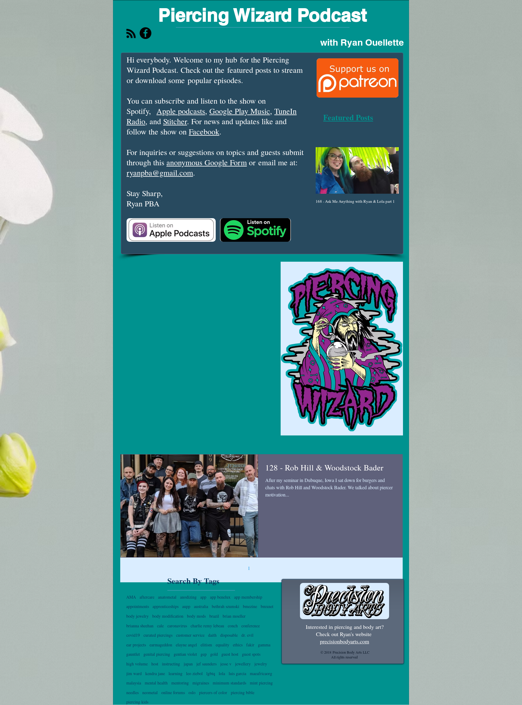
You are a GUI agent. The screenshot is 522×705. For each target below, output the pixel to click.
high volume (137, 664)
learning (175, 673)
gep (204, 654)
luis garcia (237, 673)
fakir (250, 645)
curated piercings (157, 635)
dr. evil (247, 635)
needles (132, 692)
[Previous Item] (325, 170)
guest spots (251, 654)
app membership (248, 597)
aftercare (147, 597)
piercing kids (137, 702)
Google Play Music (239, 111)
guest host (229, 654)
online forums (173, 692)
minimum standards (229, 683)
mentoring (180, 683)
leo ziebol (194, 673)
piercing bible (242, 692)
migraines (200, 683)
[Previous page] (236, 567)
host (154, 664)
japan (188, 664)
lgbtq (210, 673)
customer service (190, 635)
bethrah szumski (225, 606)
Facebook (204, 131)
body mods (196, 616)
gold (214, 654)
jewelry (260, 664)
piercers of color (213, 692)
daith (212, 635)
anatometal (167, 597)
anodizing (188, 597)
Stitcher (175, 121)
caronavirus (177, 626)
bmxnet (267, 606)
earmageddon (161, 645)
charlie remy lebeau (207, 626)
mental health (156, 683)
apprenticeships (166, 606)
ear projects (136, 645)
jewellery (243, 664)
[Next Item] (389, 170)
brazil (214, 616)
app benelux (220, 597)
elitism (206, 645)
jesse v (225, 664)
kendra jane (155, 673)
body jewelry (137, 616)
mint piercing (261, 683)
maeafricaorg (261, 673)
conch (233, 626)
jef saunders (206, 664)
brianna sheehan (139, 626)
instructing (171, 664)
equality (222, 645)
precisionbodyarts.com (344, 641)
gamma (264, 645)
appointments (137, 606)
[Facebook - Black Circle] (145, 33)
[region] (342, 348)
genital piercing (156, 654)
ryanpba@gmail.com (160, 172)
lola (222, 673)
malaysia (133, 683)
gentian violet (185, 654)
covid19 (133, 635)
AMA (131, 597)
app (203, 597)
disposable (229, 635)
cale (160, 626)
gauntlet (133, 654)
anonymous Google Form (206, 162)
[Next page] (287, 567)
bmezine (250, 606)
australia (201, 606)
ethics (238, 645)
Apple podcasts (180, 111)
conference (250, 626)
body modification (167, 616)
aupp (186, 606)
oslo (191, 692)
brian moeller (234, 616)
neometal (150, 692)
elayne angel (186, 645)
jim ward (134, 673)
